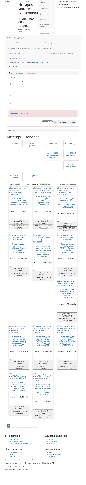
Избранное (52, 457)
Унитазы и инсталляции (42, 48)
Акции (11, 454)
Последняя (33, 426)
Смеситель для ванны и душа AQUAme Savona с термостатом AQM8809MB (43, 200)
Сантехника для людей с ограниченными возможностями (28, 62)
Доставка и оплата (15, 441)
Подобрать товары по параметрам (21, 73)
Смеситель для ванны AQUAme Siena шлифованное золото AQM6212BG (19, 201)
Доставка (43, 14)
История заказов (54, 454)
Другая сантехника (14, 53)
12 (71, 184)
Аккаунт (51, 452)
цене (40, 184)
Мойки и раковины (22, 43)
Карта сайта (53, 441)
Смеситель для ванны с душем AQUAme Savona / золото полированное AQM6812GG (43, 389)
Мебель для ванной (58, 53)
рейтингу (46, 184)
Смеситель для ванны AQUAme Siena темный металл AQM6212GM (67, 293)
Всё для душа (49, 43)
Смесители (37, 43)
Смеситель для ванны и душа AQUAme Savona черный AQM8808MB (19, 247)
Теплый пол (12, 66)
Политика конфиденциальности (20, 443)
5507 (18, 184)
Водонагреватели (14, 58)
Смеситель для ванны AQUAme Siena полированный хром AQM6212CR (67, 202)
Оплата (42, 19)
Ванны (10, 43)
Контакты (52, 439)
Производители (14, 452)
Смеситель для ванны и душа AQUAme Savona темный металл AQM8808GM (43, 340)
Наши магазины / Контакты (45, 25)
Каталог (12, 457)
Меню (42, 2)
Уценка (70, 53)
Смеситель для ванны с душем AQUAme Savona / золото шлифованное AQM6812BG (43, 251)
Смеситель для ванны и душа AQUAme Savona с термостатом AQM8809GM (19, 386)
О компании (44, 8)
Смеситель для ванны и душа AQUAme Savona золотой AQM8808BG (67, 247)
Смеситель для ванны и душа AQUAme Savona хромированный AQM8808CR (19, 340)
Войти (27, 1)
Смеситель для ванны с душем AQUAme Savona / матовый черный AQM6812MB (67, 340)
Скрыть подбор (47, 121)
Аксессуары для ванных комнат (19, 48)
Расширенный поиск (19, 113)
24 (74, 184)
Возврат (51, 443)
